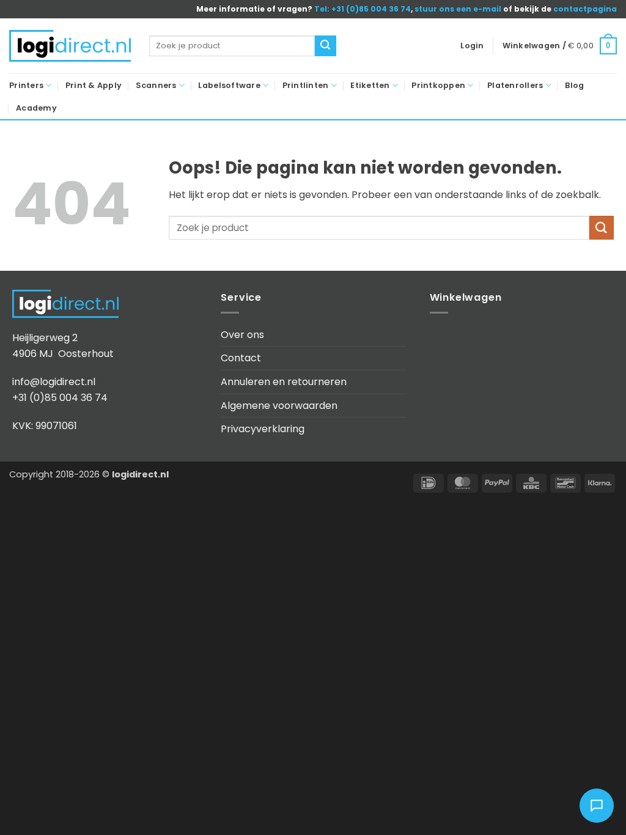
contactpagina (585, 9)
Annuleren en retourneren (284, 382)
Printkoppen (438, 85)
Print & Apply (93, 85)
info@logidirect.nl (53, 382)
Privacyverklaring (262, 429)
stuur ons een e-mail (457, 9)
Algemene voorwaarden (279, 406)
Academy (36, 108)
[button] (472, 46)
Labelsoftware (229, 85)
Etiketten (369, 85)
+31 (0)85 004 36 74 (60, 398)
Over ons (242, 335)
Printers (26, 85)
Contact (241, 358)
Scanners (156, 85)
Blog (574, 85)
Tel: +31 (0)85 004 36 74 (362, 9)
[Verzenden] (325, 45)
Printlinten (305, 85)
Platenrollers (515, 85)
